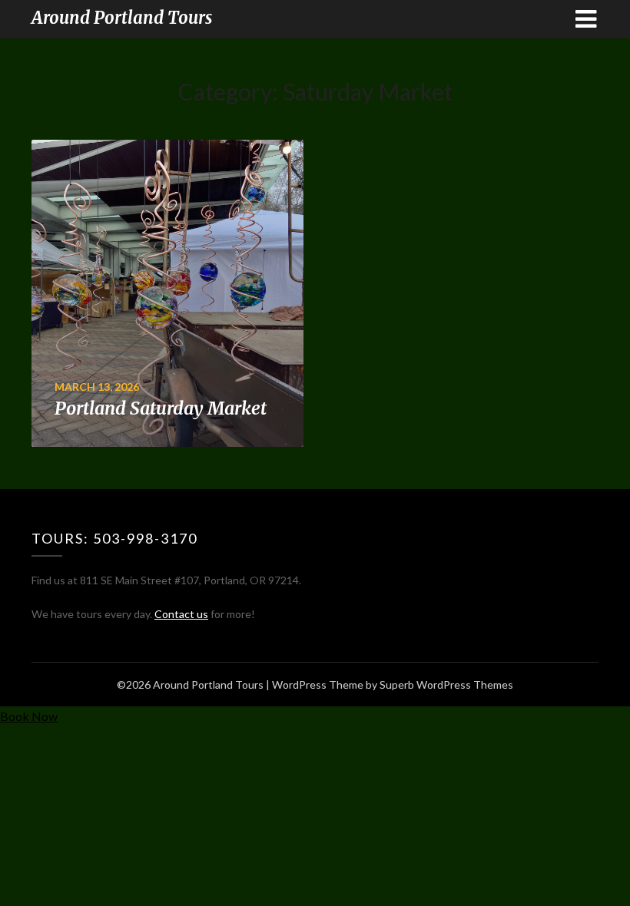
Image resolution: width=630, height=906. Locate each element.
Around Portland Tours (122, 17)
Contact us (181, 613)
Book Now (29, 716)
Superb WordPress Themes (446, 684)
